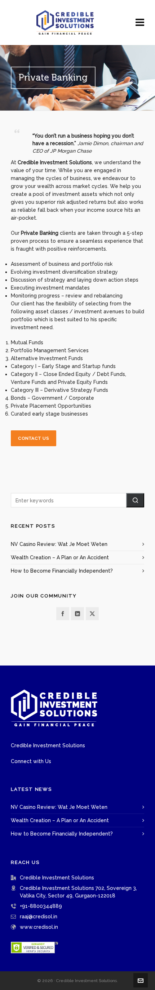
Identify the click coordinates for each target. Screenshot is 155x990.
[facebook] (62, 613)
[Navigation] (140, 22)
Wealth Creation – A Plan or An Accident (60, 557)
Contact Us (33, 438)
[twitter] (92, 613)
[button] (135, 500)
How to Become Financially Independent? (62, 571)
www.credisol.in (39, 927)
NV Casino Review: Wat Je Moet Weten (59, 544)
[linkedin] (77, 613)
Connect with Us (31, 761)
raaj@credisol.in (38, 916)
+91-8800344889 (41, 906)
